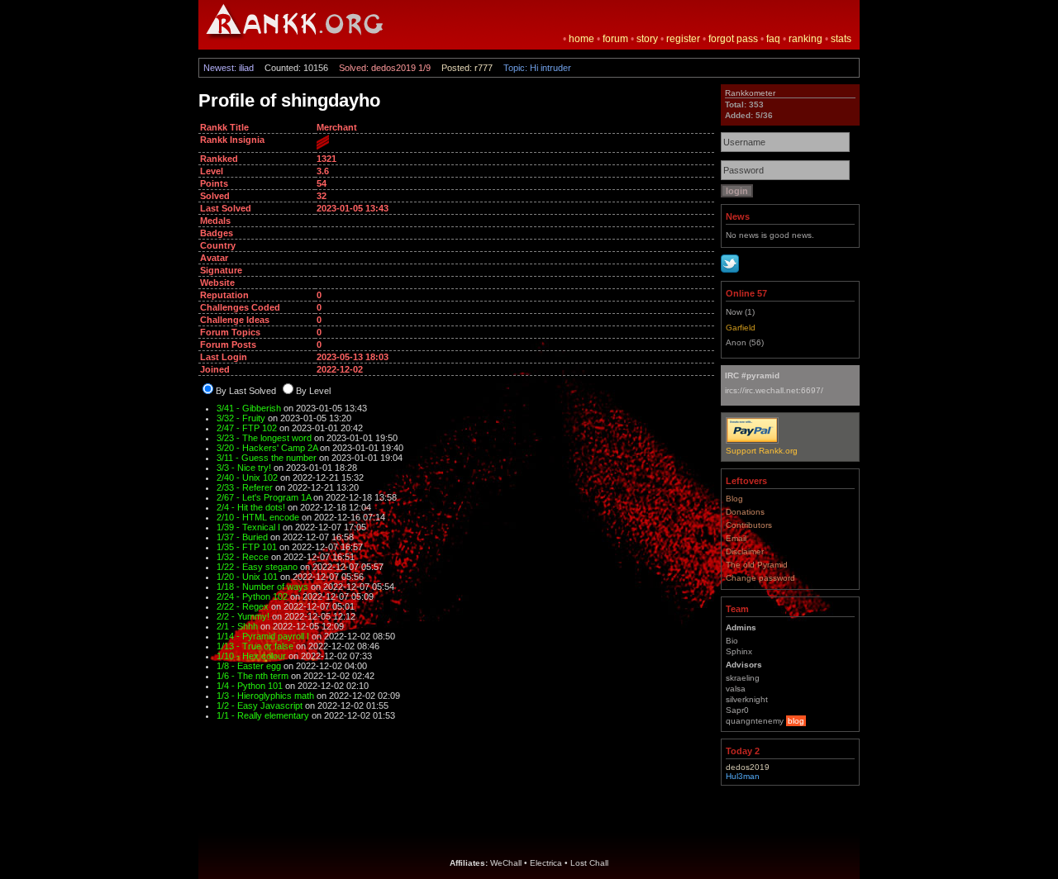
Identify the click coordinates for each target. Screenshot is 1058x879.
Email (736, 538)
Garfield (740, 327)
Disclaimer (745, 551)
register (683, 39)
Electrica (546, 862)
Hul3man (743, 776)
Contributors (749, 525)
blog (796, 720)
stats (841, 39)
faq (773, 39)
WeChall (506, 862)
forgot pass (733, 39)
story (647, 39)
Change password (760, 577)
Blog (734, 498)
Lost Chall (589, 862)
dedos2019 (748, 767)
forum (615, 39)
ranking (805, 39)
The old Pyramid (757, 564)
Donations (745, 511)
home (581, 39)
